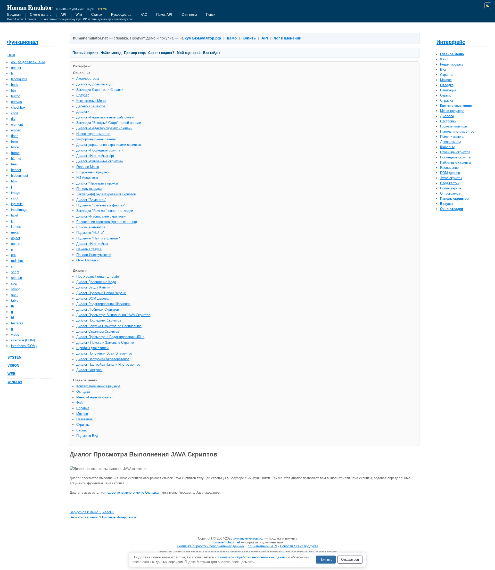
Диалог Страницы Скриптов (97, 331)
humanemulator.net (226, 542)
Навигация (448, 90)
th (12, 306)
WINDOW (14, 382)
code (14, 113)
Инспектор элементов (93, 134)
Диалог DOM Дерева (92, 298)
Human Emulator (30, 7)
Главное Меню (87, 167)
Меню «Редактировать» (94, 397)
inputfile (17, 204)
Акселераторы (87, 79)
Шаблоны (447, 147)
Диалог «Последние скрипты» (99, 150)
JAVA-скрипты (451, 178)
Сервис (445, 95)
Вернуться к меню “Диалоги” (92, 512)
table (14, 300)
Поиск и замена (452, 137)
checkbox (18, 107)
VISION (13, 365)
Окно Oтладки (87, 260)
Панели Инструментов (93, 255)
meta (15, 232)
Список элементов (90, 227)
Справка (446, 100)
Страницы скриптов (455, 152)
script (15, 272)
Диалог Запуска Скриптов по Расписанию (109, 326)
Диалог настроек (89, 370)
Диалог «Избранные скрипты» (99, 161)
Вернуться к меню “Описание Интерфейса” (103, 517)
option (15, 244)
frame (15, 153)
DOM (11, 55)
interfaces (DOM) (24, 346)
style (14, 295)
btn (13, 90)
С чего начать (41, 15)
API (63, 15)
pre (13, 255)
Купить (249, 38)
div (13, 119)
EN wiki (102, 8)
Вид (443, 69)
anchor (16, 68)
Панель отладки (89, 189)
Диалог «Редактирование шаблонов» (105, 117)
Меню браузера (452, 111)
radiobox (17, 261)
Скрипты (446, 75)
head (14, 164)
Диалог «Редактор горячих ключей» (104, 128)
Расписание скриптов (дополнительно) (106, 222)
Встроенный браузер (92, 172)
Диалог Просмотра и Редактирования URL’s (110, 337)
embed (16, 130)
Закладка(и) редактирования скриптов (106, 194)
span (14, 283)
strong (15, 289)
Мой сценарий (189, 53)
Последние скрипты (455, 157)
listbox (16, 227)
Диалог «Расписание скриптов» (101, 216)
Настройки (448, 121)
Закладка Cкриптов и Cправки (99, 90)
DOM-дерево (450, 173)
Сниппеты (189, 15)
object (15, 238)
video (15, 334)
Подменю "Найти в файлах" (98, 238)
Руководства (121, 15)
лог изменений (287, 38)
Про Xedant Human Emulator (98, 276)
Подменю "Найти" (90, 233)
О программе (450, 193)
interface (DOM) (23, 340)
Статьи (96, 15)
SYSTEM (14, 357)
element (17, 124)
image (15, 193)
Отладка (446, 85)
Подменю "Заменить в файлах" (101, 205)
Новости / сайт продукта (299, 546)
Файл (444, 59)
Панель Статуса (89, 249)
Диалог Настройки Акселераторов (102, 359)
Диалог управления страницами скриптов (108, 145)
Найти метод (111, 53)
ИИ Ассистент (87, 178)
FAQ (144, 15)
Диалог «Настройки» (92, 244)
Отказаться (350, 559)
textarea (17, 323)
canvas (16, 102)
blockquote (19, 79)
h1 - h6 (16, 158)
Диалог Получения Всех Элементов (104, 353)
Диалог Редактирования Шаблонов (103, 304)
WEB (11, 374)
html (14, 181)
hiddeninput (19, 176)
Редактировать (451, 64)
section (16, 278)
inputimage (19, 210)
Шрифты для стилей (92, 348)
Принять (325, 559)
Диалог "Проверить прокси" (97, 183)
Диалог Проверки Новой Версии (101, 293)
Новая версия (450, 188)
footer (15, 147)
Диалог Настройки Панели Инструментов (108, 364)
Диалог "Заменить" (91, 200)
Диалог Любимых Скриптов (97, 309)
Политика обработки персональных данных (210, 546)
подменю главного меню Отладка (132, 492)
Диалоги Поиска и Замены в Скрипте (105, 342)
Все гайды (211, 53)
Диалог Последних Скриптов (98, 320)
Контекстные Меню (91, 101)
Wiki (79, 15)
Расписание (449, 168)
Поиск (210, 15)
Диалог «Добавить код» (94, 84)
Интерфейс (450, 42)
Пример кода (135, 53)
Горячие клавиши (453, 126)
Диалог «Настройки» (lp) (95, 156)
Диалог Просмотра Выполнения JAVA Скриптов (113, 315)
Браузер (82, 95)
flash (14, 136)
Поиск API (164, 15)
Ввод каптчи (449, 183)
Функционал (22, 42)
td (12, 317)
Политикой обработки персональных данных (252, 557)
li (12, 221)
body (14, 85)
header (16, 170)
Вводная (14, 15)
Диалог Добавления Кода (96, 282)
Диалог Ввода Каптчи (93, 287)
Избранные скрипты (455, 162)
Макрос (446, 80)
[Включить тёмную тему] (487, 5)
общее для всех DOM (28, 62)
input (14, 198)
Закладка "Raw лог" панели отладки (104, 211)
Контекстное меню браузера (98, 386)
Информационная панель (96, 139)
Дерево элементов (90, 106)
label (14, 215)
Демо (232, 38)
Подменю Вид (87, 436)
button (15, 96)
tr (12, 312)
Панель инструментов (457, 131)
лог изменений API (262, 546)
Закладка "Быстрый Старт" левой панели (108, 123)
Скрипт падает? (161, 53)
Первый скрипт (85, 53)
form (14, 141)
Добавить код (450, 142)
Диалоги (82, 112)
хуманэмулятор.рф (203, 38)
